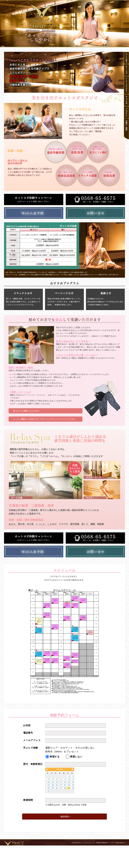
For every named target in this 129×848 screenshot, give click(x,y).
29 (68, 788)
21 (64, 785)
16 (73, 782)
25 (52, 788)
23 (73, 785)
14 (64, 782)
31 (48, 791)
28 (64, 788)
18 (52, 785)
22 (68, 785)
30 (73, 788)
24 (48, 788)
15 (68, 782)
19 (56, 785)
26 (56, 788)
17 (48, 785)
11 (52, 782)
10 (48, 782)
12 (56, 782)
